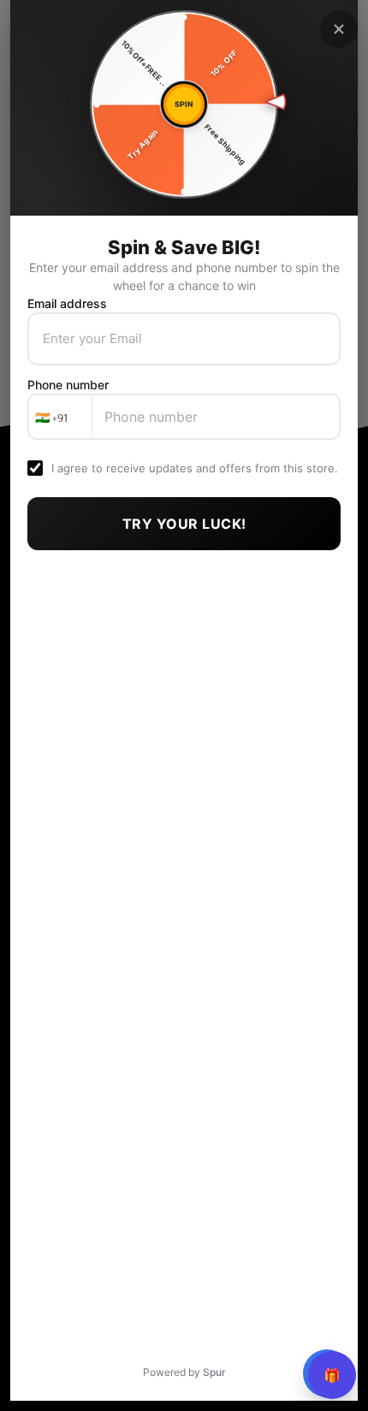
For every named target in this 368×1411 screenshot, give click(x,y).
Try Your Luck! (184, 523)
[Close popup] (339, 29)
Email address (67, 303)
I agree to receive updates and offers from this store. (194, 468)
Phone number (68, 384)
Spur (214, 1372)
